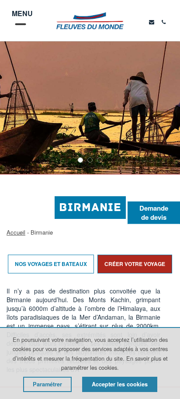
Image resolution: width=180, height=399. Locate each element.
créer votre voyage (134, 264)
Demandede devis (153, 212)
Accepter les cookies (120, 384)
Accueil (16, 232)
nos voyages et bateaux (51, 264)
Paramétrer (47, 384)
